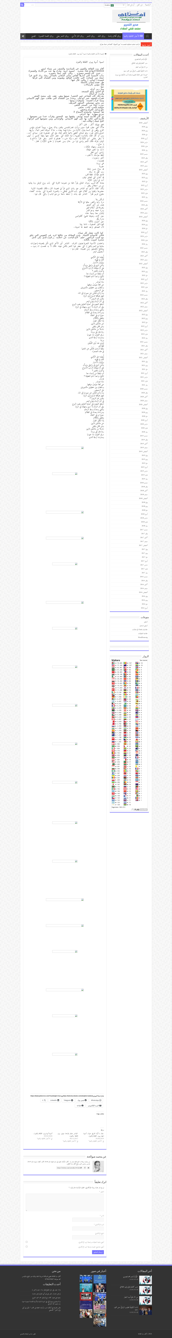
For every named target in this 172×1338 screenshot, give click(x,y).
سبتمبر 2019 (144, 447)
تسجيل (146, 621)
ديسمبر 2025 (144, 154)
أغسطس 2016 (143, 592)
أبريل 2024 (144, 232)
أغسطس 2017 (143, 545)
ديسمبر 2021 (144, 342)
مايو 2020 (145, 416)
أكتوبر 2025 (144, 162)
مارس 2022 (144, 330)
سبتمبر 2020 (144, 400)
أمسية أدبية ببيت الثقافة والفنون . (42, 1133)
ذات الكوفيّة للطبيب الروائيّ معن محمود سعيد (136, 71)
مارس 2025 (144, 189)
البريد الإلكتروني (99, 1224)
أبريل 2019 (144, 467)
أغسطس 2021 (143, 357)
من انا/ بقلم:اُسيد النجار (141, 67)
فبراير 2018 (144, 522)
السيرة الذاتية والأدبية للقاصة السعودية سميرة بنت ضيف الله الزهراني (41, 1302)
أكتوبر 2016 (144, 584)
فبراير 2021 (144, 381)
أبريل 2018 (144, 514)
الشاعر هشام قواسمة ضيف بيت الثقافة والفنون (67, 1135)
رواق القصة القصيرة (46, 36)
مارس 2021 (144, 377)
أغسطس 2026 (143, 122)
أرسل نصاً (130, 5)
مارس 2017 (144, 565)
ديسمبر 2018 (144, 482)
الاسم (102, 1215)
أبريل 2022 (144, 326)
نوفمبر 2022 (144, 298)
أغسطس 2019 (143, 451)
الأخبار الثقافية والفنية (132, 36)
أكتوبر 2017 (144, 537)
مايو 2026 (145, 134)
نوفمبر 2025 (144, 158)
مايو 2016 (145, 604)
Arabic (108, 5)
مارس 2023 (144, 283)
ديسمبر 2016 (144, 576)
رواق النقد (101, 36)
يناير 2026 (145, 150)
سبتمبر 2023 (144, 259)
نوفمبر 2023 (144, 252)
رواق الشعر (91, 36)
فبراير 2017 (144, 568)
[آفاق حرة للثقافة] (131, 20)
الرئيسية (148, 5)
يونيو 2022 (145, 318)
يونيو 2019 (145, 459)
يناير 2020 (145, 432)
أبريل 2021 (144, 373)
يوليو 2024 (145, 220)
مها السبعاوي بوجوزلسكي (54, 1301)
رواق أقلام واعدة (114, 36)
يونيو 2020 (145, 412)
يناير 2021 (145, 385)
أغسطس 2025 (143, 169)
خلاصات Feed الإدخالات (140, 629)
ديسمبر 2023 (144, 248)
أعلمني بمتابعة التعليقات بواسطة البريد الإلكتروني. (91, 1242)
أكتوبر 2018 (144, 490)
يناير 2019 (145, 478)
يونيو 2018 (145, 506)
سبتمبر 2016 (144, 588)
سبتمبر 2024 (144, 212)
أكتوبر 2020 (144, 396)
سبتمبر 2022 (144, 306)
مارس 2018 (144, 518)
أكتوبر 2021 (144, 349)
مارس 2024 (144, 236)
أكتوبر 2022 (144, 302)
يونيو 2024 (145, 224)
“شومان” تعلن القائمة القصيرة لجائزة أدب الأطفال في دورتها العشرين (116, 44)
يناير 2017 (145, 572)
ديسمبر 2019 (144, 435)
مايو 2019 (145, 463)
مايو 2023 (145, 275)
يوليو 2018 (145, 502)
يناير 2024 (145, 244)
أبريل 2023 (144, 279)
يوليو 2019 (145, 455)
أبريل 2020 (144, 420)
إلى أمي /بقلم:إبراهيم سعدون (39, 1293)
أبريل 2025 (144, 185)
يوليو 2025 (145, 173)
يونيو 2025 (145, 177)
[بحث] (22, 5)
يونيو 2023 (145, 271)
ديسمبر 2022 (144, 295)
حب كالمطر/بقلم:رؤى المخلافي (140, 63)
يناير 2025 (145, 197)
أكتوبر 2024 (144, 208)
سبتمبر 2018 (144, 494)
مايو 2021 (145, 369)
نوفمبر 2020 (144, 392)
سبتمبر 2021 (144, 353)
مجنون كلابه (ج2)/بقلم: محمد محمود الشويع (43, 1297)
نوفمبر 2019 (144, 439)
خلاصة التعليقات (143, 633)
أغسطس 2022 (143, 310)
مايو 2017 (145, 557)
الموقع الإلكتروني (99, 1233)
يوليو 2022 (145, 314)
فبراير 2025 (144, 193)
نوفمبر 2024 (144, 205)
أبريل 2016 (144, 608)
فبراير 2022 (144, 334)
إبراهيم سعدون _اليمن (55, 1293)
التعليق (101, 1191)
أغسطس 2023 (143, 263)
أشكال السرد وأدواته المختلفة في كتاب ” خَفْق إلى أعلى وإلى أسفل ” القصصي (41, 1308)
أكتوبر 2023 (144, 255)
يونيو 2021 (145, 365)
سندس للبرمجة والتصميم (26, 1333)
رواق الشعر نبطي (62, 36)
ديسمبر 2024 (144, 201)
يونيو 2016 (145, 600)
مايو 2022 (145, 322)
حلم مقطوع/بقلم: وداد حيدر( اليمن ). (42, 1289)
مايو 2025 (145, 181)
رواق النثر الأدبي (78, 36)
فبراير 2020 (144, 428)
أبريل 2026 (144, 138)
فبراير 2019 (144, 475)
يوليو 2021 (145, 361)
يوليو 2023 (145, 267)
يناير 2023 (145, 291)
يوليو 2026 (145, 126)
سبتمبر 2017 (144, 541)
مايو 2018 (145, 510)
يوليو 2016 (145, 596)
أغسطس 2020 (143, 404)
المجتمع (33, 36)
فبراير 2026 (144, 146)
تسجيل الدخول (144, 625)
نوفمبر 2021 (144, 345)
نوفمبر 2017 (144, 533)
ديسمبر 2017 (144, 529)
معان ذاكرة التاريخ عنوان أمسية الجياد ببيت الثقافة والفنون (93, 1135)
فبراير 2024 (144, 240)
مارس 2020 (144, 424)
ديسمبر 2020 (144, 388)
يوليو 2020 (145, 408)
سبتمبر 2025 (144, 165)
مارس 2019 (144, 471)
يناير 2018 (145, 525)
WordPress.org (143, 637)
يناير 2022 (145, 338)
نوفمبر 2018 (144, 486)
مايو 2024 (145, 228)
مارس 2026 (144, 142)
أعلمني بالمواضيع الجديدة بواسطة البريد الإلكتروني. (91, 1246)
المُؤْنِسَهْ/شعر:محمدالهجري (141, 59)
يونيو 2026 (145, 130)
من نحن (140, 5)
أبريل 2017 (144, 561)
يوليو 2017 (145, 549)
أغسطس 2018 (143, 498)
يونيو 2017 (145, 553)
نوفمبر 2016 (144, 580)
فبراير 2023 (144, 287)
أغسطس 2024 (143, 216)
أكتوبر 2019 (144, 443)
